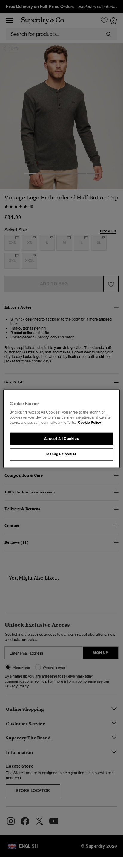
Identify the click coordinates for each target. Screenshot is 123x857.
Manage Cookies (61, 454)
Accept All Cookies (61, 438)
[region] (61, 428)
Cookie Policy (89, 422)
